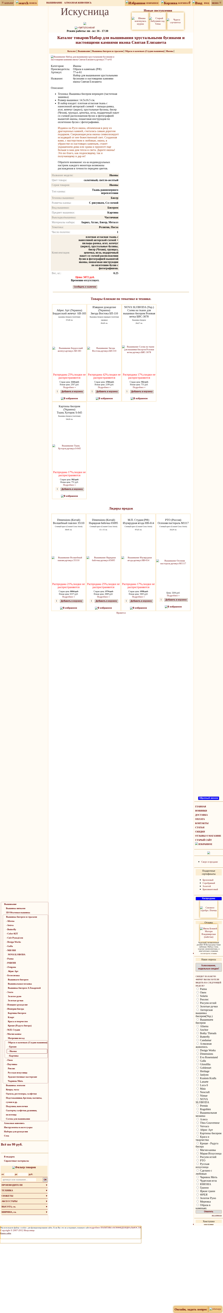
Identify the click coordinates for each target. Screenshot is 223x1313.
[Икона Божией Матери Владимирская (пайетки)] (208, 932)
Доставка (201, 815)
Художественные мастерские (22, 1076)
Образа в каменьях (203, 1207)
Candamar (205, 1040)
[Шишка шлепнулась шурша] (140, 21)
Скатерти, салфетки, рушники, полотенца (21, 1112)
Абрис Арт (13, 971)
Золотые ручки (15, 1000)
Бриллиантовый (210, 889)
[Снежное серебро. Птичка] (208, 909)
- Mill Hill (11, 950)
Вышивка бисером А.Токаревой (24, 988)
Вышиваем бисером (18, 979)
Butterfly (204, 1036)
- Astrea (10, 925)
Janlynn (204, 1074)
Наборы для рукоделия (16, 1131)
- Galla (9, 946)
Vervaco (204, 1126)
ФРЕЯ (203, 1194)
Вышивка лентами (15, 1085)
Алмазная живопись (78, 2)
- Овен (9, 1060)
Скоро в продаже (209, 861)
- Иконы (12, 1051)
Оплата (200, 819)
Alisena (203, 1026)
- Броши (12, 1046)
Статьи (199, 827)
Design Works (207, 1050)
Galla (202, 1060)
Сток (6, 1135)
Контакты (202, 823)
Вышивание (54, 2)
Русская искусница (17, 1072)
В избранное (71, 398)
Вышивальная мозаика (20, 983)
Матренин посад (16, 1038)
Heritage (204, 1071)
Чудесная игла (208, 1180)
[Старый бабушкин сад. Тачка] (158, 21)
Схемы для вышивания (18, 1118)
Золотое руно (14, 996)
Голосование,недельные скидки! (208, 967)
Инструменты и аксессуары (18, 1127)
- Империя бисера (15, 1009)
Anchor (203, 1029)
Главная (200, 806)
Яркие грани (207, 1191)
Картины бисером (17, 1013)
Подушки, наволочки (17, 1106)
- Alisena (10, 921)
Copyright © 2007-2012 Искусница (17, 1230)
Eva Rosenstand (208, 1057)
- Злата (9, 992)
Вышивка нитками (15, 908)
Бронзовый (208, 880)
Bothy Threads (207, 1033)
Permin (203, 1105)
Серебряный (209, 883)
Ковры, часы (12, 1089)
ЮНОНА (205, 1184)
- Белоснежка (13, 975)
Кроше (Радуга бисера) (20, 1025)
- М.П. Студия (13, 1029)
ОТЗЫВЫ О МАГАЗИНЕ (208, 835)
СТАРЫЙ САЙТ (203, 840)
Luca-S (203, 1085)
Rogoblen (205, 1109)
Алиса (203, 1119)
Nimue (203, 1095)
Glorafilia (204, 1064)
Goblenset (205, 1067)
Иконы (170, 51)
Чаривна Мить (15, 1081)
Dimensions (206, 1053)
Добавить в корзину (72, 391)
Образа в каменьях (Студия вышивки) (27, 1042)
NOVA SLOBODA (16, 954)
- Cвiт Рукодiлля (14, 937)
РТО (202, 1160)
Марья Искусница (210, 1153)
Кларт (11, 1017)
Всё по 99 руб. (11, 1144)
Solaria (203, 995)
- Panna (10, 958)
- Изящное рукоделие (17, 1004)
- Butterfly (11, 929)
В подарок (9, 1156)
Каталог (71, 51)
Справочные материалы (16, 1160)
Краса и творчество (18, 1021)
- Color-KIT (12, 933)
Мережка (205, 1201)
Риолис (11, 1068)
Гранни (204, 1187)
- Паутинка (11, 1064)
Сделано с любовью (204, 1172)
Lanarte (203, 1081)
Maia (202, 1088)
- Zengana (11, 967)
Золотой (207, 886)
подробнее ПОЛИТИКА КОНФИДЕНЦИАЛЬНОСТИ (115, 1227)
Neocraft (204, 1092)
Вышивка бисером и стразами (21, 917)
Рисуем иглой (207, 1002)
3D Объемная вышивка (18, 912)
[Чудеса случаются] (175, 21)
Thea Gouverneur (209, 1122)
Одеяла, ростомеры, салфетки (21, 1093)
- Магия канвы (13, 1034)
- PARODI (11, 963)
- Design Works (13, 942)
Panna (203, 988)
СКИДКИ (200, 831)
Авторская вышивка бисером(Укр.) (204, 1013)
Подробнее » (69, 387)
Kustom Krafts (207, 1078)
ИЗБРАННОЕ (205, 844)
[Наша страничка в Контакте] (208, 852)
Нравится (121, 612)
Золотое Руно (207, 1198)
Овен (202, 992)
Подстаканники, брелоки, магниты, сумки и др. (24, 1100)
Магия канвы (207, 1150)
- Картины (13, 1055)
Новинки (201, 810)
